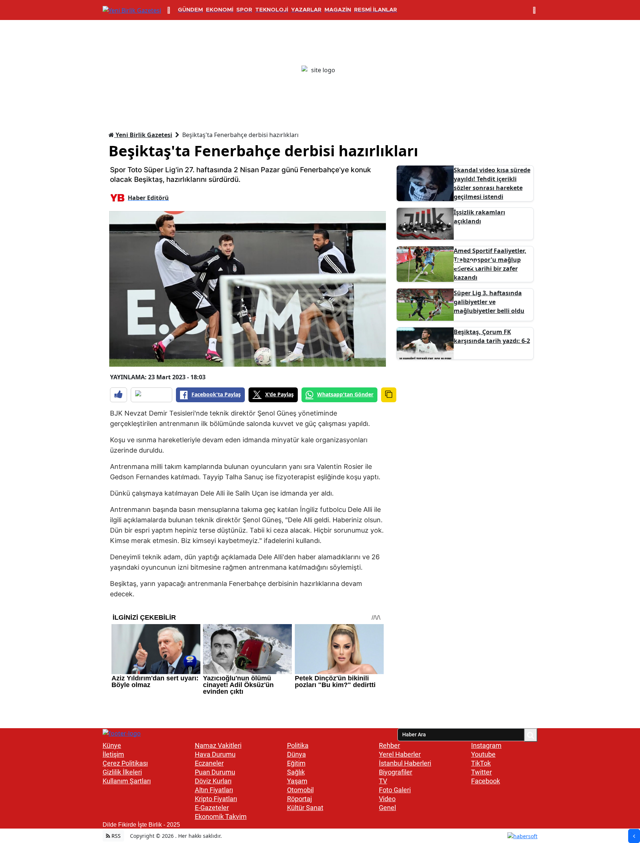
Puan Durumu (215, 772)
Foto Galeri (395, 790)
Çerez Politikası (125, 763)
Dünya (296, 754)
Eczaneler (209, 763)
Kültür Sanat (305, 808)
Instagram (486, 745)
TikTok (481, 763)
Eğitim (296, 763)
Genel (387, 808)
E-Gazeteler (212, 808)
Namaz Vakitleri (218, 745)
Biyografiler (395, 772)
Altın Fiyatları (214, 790)
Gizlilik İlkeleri (122, 772)
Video (387, 799)
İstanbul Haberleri (405, 763)
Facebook (485, 781)
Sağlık (296, 772)
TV (383, 781)
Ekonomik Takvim (221, 816)
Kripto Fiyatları (216, 799)
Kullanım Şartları (127, 781)
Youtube (483, 754)
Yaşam (297, 781)
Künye (112, 745)
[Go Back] (634, 836)
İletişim (113, 754)
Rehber (389, 745)
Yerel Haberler (400, 754)
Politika (298, 745)
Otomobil (300, 790)
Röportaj (299, 799)
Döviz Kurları (213, 781)
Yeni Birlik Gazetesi (143, 135)
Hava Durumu (215, 754)
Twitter (481, 772)
